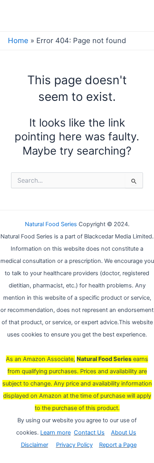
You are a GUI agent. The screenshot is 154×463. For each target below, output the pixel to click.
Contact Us (89, 432)
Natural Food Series (51, 224)
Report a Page (118, 444)
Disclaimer (34, 444)
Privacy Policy (74, 444)
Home (18, 40)
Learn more (55, 432)
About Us (123, 432)
